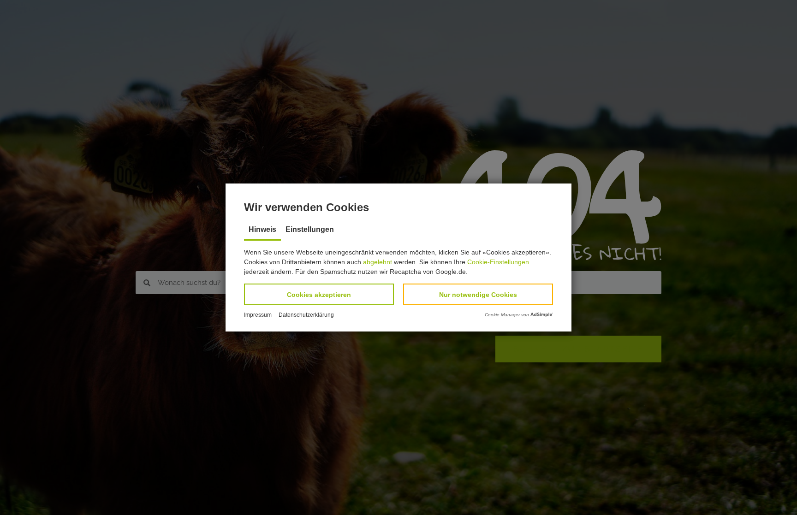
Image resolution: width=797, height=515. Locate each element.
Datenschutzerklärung (306, 315)
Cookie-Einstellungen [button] (498, 262)
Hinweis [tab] (262, 229)
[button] (319, 294)
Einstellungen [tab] (309, 229)
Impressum (258, 315)
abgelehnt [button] (377, 262)
